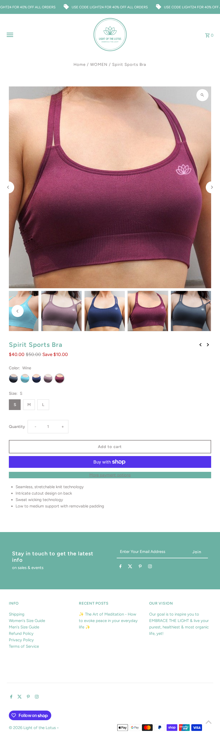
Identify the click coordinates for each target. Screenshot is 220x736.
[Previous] (8, 187)
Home (80, 64)
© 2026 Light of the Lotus (33, 727)
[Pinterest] (140, 567)
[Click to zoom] (202, 95)
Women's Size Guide (27, 620)
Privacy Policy (21, 640)
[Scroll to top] (209, 722)
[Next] (212, 187)
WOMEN (99, 64)
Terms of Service (24, 646)
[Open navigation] (47, 34)
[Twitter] (130, 567)
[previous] (200, 344)
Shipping (16, 614)
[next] (208, 344)
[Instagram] (150, 567)
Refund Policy (21, 633)
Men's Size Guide (24, 627)
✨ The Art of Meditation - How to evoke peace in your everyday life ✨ (108, 620)
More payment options (110, 475)
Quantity (17, 426)
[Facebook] (120, 567)
